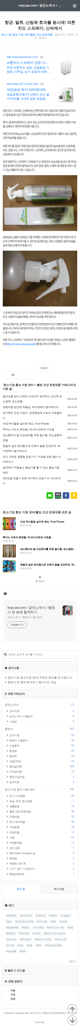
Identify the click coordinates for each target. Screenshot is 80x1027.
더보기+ (72, 961)
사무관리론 (41, 771)
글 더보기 (40, 581)
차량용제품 (41, 842)
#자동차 (64, 921)
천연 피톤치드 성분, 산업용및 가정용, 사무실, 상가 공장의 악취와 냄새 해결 (28, 70)
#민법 (29, 945)
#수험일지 (65, 915)
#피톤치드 (41, 915)
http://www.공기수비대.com (22, 83)
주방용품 (41, 827)
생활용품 (41, 806)
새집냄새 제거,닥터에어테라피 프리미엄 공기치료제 (28, 90)
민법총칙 (41, 745)
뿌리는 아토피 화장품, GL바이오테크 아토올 (28, 429)
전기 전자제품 (41, 821)
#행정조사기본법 (43, 939)
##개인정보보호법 (24, 921)
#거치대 (36, 933)
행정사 (39, 728)
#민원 (70, 927)
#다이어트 (42, 921)
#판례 (22, 951)
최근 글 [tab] (21, 889)
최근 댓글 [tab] (59, 889)
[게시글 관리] (30, 375)
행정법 (41, 750)
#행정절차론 (12, 927)
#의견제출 (11, 951)
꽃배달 (41, 858)
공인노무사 (39, 704)
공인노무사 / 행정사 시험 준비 (24, 617)
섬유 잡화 (41, 847)
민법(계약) (41, 761)
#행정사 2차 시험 (55, 927)
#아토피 (53, 915)
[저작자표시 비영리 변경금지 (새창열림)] (72, 370)
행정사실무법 (41, 776)
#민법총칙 (11, 915)
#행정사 (26, 927)
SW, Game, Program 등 (41, 853)
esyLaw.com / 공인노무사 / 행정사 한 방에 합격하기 (40, 5)
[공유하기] (22, 375)
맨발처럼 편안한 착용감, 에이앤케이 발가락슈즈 (31, 407)
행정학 (41, 756)
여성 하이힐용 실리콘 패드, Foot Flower (26, 423)
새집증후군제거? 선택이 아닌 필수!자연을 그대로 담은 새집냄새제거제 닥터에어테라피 (28, 97)
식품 (41, 837)
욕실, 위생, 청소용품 (41, 801)
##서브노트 (60, 939)
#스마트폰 (38, 927)
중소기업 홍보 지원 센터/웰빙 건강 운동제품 (27, 34)
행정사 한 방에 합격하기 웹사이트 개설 (32, 682)
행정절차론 (41, 766)
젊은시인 (60, 34)
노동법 (41, 721)
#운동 (20, 945)
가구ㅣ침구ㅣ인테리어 (41, 868)
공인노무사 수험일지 (41, 716)
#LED (53, 921)
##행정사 (10, 933)
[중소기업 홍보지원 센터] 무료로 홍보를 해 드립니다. (40, 677)
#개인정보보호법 (53, 945)
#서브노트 (11, 939)
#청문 (38, 945)
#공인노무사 (26, 915)
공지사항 (41, 711)
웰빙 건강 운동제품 (49, 384)
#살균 (9, 921)
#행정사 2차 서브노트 (54, 933)
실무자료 (41, 782)
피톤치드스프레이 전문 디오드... (28, 63)
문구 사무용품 (41, 795)
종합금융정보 (41, 873)
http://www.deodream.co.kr (22, 56)
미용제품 (41, 816)
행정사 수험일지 (41, 740)
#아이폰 (10, 945)
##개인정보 (25, 939)
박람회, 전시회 (41, 863)
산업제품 (41, 832)
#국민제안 (24, 933)
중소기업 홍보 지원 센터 (19, 384)
